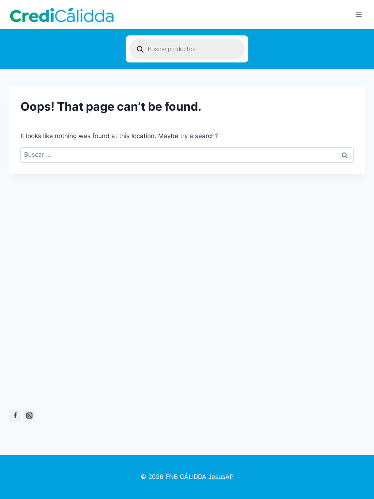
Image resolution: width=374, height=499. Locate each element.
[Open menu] (358, 14)
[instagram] (29, 416)
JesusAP (221, 476)
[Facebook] (15, 416)
